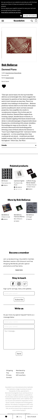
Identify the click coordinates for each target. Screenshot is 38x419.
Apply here (19, 270)
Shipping (9, 370)
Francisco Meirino (19, 216)
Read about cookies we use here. (11, 12)
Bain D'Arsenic (18, 218)
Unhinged (29, 217)
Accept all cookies (30, 16)
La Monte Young (30, 181)
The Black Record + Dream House (31, 185)
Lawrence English (19, 181)
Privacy (8, 375)
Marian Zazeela (30, 182)
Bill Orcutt (5, 181)
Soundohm (19, 20)
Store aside (20, 373)
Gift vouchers (20, 375)
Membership (20, 370)
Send (19, 354)
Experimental (10, 78)
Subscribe (19, 300)
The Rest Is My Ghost (18, 184)
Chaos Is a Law (6, 217)
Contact (9, 377)
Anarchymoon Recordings (13, 73)
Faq (7, 373)
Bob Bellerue (9, 64)
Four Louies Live (6, 183)
